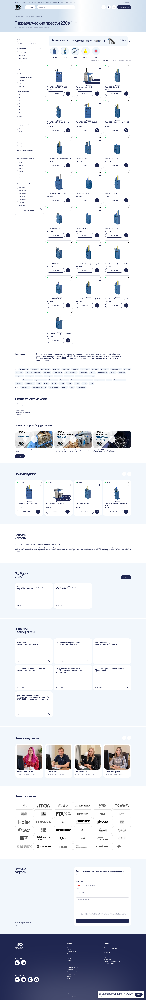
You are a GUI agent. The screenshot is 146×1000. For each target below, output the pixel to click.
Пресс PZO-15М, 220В (112, 87)
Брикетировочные (27, 380)
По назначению (21, 48)
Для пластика (83, 372)
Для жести (127, 369)
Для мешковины (58, 372)
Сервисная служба (32, 2)
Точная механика (54, 387)
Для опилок (79, 376)
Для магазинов (52, 380)
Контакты (55, 2)
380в (91, 383)
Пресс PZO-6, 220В (111, 194)
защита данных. (103, 996)
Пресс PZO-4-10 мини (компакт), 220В (88, 264)
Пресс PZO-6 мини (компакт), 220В (116, 264)
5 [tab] (61, 85)
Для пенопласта (90, 376)
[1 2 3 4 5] (59, 67)
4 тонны (46, 383)
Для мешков (47, 372)
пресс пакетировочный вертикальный (25, 408)
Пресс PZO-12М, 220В (54, 299)
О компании (48, 2)
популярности (105, 60)
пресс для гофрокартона (22, 405)
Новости (69, 958)
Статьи (69, 960)
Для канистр (19, 372)
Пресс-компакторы (40, 380)
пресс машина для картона (22, 403)
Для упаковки (19, 376)
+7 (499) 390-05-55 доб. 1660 (113, 774)
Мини (109, 380)
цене (113, 60)
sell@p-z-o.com (107, 957)
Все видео (19, 456)
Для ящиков (122, 372)
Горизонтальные (25, 387)
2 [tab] (58, 85)
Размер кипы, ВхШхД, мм (25, 184)
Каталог (107, 944)
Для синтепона (69, 376)
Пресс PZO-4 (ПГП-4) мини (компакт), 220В (59, 122)
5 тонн (39, 383)
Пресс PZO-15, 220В (82, 194)
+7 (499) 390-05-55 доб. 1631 (55, 774)
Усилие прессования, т (24, 91)
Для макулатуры (24, 369)
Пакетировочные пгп (119, 380)
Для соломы (59, 376)
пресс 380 (18, 414)
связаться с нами (124, 7)
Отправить (102, 921)
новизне (128, 60)
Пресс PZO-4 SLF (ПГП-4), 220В (57, 87)
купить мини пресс (20, 410)
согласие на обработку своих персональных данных (94, 913)
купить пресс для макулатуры (23, 412)
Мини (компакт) (81, 387)
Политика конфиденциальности (22, 991)
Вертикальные (63, 380)
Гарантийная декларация (73, 967)
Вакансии (69, 956)
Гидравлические (100, 380)
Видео (66, 2)
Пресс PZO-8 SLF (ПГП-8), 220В (57, 194)
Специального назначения (39, 387)
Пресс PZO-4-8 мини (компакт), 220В (117, 122)
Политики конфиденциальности (87, 914)
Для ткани (38, 376)
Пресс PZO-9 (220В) (53, 264)
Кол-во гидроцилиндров (25, 150)
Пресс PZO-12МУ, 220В (112, 229)
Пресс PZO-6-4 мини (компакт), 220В (117, 299)
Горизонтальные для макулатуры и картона (81, 380)
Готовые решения (110, 948)
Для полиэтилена (102, 372)
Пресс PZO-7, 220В (82, 159)
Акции (70, 2)
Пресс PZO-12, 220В (53, 229)
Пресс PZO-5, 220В (82, 229)
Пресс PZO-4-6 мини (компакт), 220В (59, 159)
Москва (17, 2)
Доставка (24, 2)
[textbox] (78, 885)
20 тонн (77, 383)
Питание (19, 116)
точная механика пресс (21, 406)
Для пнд (92, 372)
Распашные (19, 383)
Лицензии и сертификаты (73, 974)
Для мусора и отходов (70, 372)
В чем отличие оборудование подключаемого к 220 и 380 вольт (39, 544)
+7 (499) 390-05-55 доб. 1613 (84, 774)
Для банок (75, 369)
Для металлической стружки (33, 372)
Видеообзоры (70, 969)
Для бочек (94, 369)
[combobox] (79, 885)
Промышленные (30, 383)
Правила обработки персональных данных (25, 993)
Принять (138, 994)
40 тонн (54, 383)
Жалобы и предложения (73, 962)
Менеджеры (60, 2)
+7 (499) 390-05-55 (127, 2)
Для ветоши (56, 369)
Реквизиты (69, 965)
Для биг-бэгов (85, 369)
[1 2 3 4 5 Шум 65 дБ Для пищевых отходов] (88, 67)
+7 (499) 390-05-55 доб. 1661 (26, 774)
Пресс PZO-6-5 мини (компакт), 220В (59, 334)
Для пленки (34, 369)
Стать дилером (41, 2)
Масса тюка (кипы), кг (24, 125)
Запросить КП (55, 93)
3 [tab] (59, 85)
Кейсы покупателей (72, 971)
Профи (72, 387)
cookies (127, 994)
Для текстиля (104, 369)
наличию (121, 60)
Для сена (113, 372)
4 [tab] (60, 85)
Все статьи (126, 577)
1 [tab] (57, 85)
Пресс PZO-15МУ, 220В (112, 159)
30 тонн (62, 383)
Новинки (75, 2)
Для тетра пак (48, 376)
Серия (19, 74)
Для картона (66, 369)
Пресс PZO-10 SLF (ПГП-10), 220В (86, 122)
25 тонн (69, 383)
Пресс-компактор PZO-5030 (85, 87)
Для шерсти (29, 376)
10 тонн (84, 383)
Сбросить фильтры (29, 210)
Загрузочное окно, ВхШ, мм (25, 159)
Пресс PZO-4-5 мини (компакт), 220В (88, 299)
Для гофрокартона (116, 369)
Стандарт (64, 387)
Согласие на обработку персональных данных (79, 993)
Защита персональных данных (75, 991)
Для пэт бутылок (45, 369)
